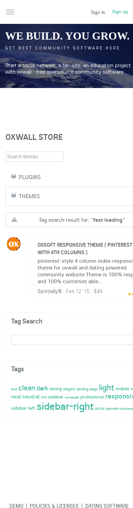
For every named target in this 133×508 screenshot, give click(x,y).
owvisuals (72, 397)
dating (55, 388)
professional (92, 397)
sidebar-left (23, 408)
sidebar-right (65, 406)
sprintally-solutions (119, 408)
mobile (122, 389)
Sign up (120, 12)
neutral (31, 396)
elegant (69, 389)
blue (14, 389)
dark (42, 388)
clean (26, 387)
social (99, 408)
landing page (87, 389)
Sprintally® (50, 291)
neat (16, 396)
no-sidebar (52, 397)
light (106, 387)
